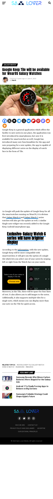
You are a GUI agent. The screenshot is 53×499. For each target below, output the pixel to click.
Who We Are (20, 425)
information (23, 249)
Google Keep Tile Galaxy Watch (31, 365)
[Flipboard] (33, 121)
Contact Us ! (33, 425)
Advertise (41, 428)
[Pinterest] (38, 121)
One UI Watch (8, 367)
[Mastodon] (43, 121)
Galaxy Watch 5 (31, 217)
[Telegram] (19, 121)
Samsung (20, 367)
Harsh (14, 80)
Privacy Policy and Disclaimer (22, 428)
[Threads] (24, 121)
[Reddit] (48, 121)
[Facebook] (4, 121)
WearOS (30, 367)
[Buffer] (14, 121)
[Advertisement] (26, 35)
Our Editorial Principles (27, 431)
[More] (4, 126)
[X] (9, 121)
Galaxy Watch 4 (13, 217)
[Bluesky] (28, 121)
